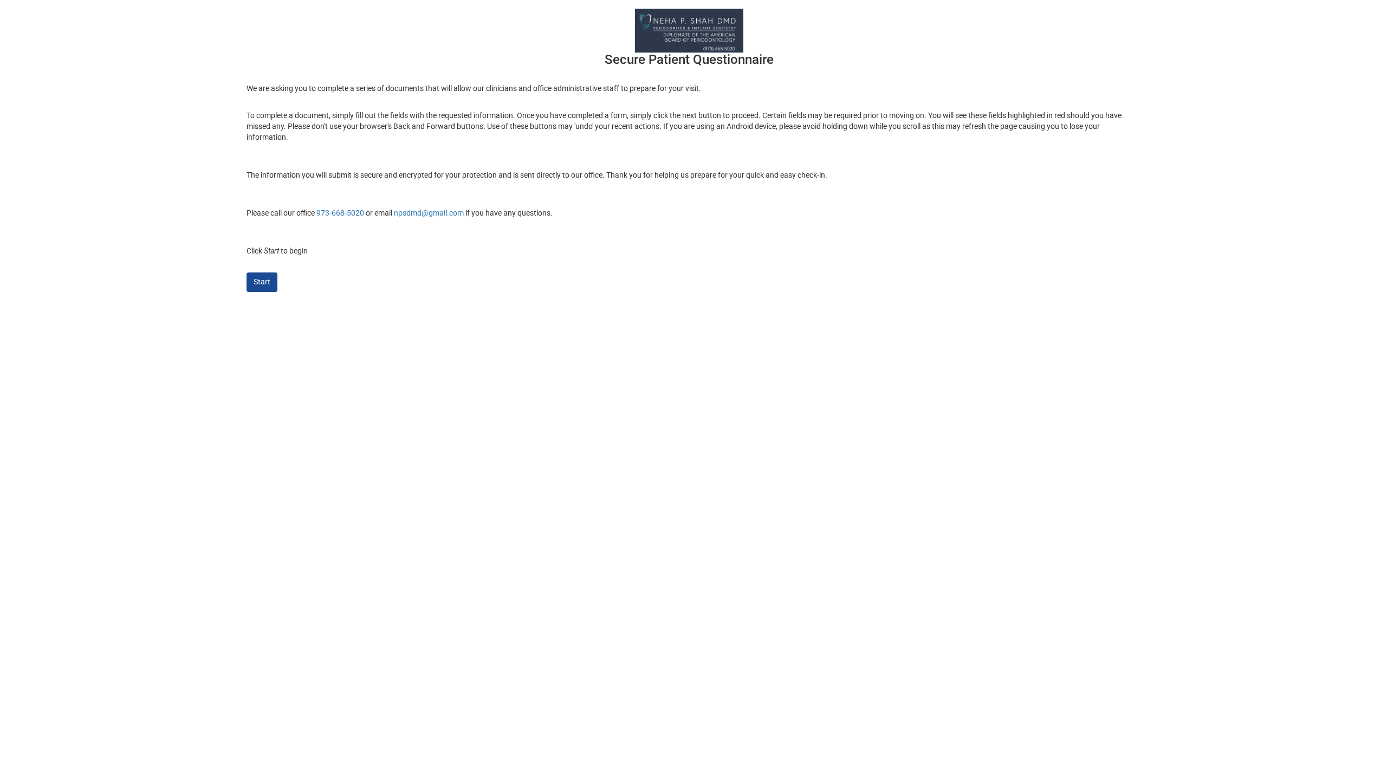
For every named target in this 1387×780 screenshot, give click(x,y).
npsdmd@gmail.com (429, 213)
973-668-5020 (340, 213)
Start (262, 281)
